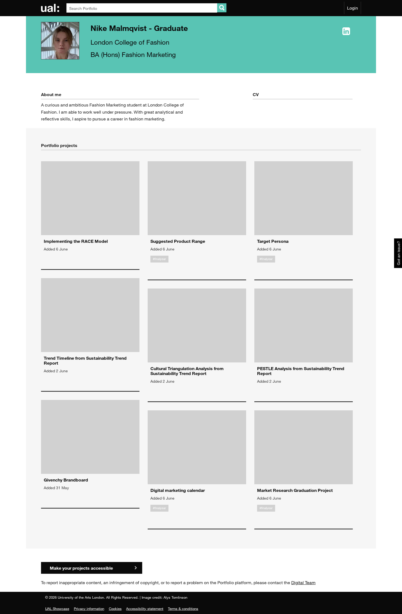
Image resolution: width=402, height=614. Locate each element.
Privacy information (89, 608)
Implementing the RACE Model (76, 241)
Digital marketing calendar (177, 490)
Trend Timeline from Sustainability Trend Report (85, 360)
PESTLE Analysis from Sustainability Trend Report (300, 371)
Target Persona (273, 241)
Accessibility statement (144, 608)
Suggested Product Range (177, 241)
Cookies (115, 608)
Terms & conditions (183, 608)
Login (352, 8)
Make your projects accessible (81, 567)
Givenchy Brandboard (66, 479)
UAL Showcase (57, 608)
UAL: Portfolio (51, 8)
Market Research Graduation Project (295, 490)
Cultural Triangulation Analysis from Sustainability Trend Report (187, 371)
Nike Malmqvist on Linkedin (346, 31)
